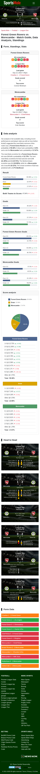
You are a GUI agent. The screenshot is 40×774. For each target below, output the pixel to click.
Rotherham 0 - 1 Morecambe (12, 661)
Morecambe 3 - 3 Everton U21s (12, 652)
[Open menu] (34, 3)
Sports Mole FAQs (27, 738)
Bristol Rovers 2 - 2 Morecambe (13, 647)
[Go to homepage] (12, 2)
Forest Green (5, 18)
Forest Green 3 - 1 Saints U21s (12, 629)
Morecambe (35, 18)
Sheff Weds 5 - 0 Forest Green (12, 634)
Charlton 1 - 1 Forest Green (20, 75)
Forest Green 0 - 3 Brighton (11, 638)
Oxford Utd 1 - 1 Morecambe (11, 666)
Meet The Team (26, 744)
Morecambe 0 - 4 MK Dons (11, 656)
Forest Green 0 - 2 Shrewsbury (12, 624)
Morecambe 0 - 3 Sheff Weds (20, 114)
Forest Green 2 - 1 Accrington (12, 620)
